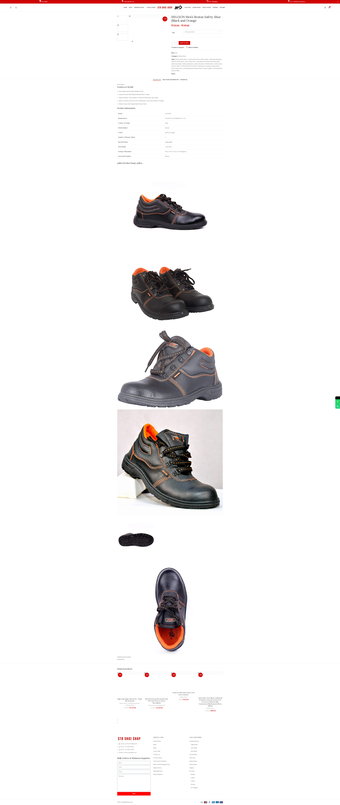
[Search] (16, 7)
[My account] (325, 7)
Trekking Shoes (129, 705)
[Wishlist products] (10, 7)
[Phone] (337, 406)
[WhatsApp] (337, 401)
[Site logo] (164, 7)
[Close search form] (2, 2)
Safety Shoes (123, 703)
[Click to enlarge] (132, 41)
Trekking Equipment (134, 703)
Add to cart (184, 43)
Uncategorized (160, 705)
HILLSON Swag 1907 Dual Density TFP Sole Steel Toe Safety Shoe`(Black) (156, 701)
